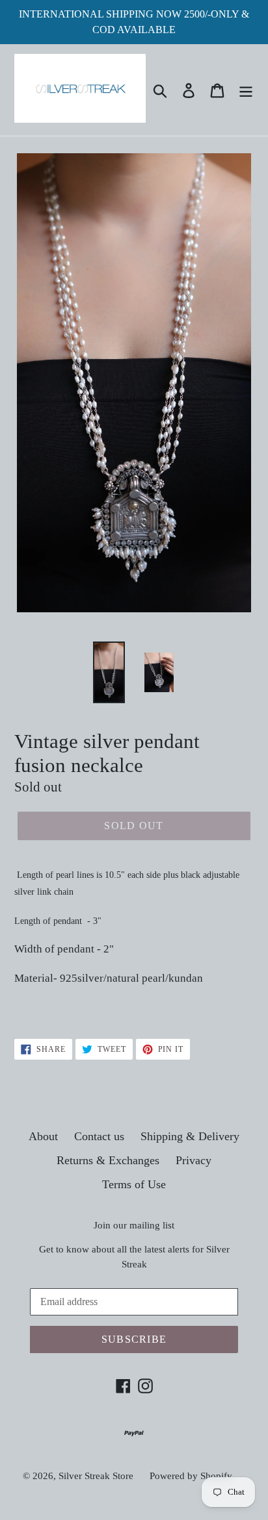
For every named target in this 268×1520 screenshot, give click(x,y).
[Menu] (246, 90)
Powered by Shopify (191, 1476)
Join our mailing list (134, 1225)
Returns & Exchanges (108, 1160)
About (43, 1136)
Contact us (99, 1136)
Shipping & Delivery (190, 1136)
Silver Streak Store (96, 1476)
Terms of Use (134, 1184)
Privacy (193, 1160)
